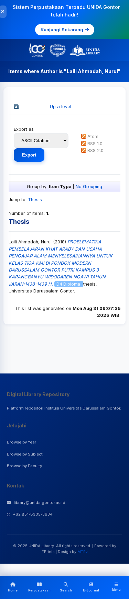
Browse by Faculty (24, 465)
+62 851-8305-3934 (33, 514)
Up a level (60, 106)
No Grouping (89, 186)
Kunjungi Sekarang (62, 29)
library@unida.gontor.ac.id (39, 502)
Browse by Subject (25, 454)
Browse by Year (21, 442)
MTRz (82, 551)
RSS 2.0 (95, 150)
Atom (92, 136)
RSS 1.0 (95, 143)
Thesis (35, 199)
